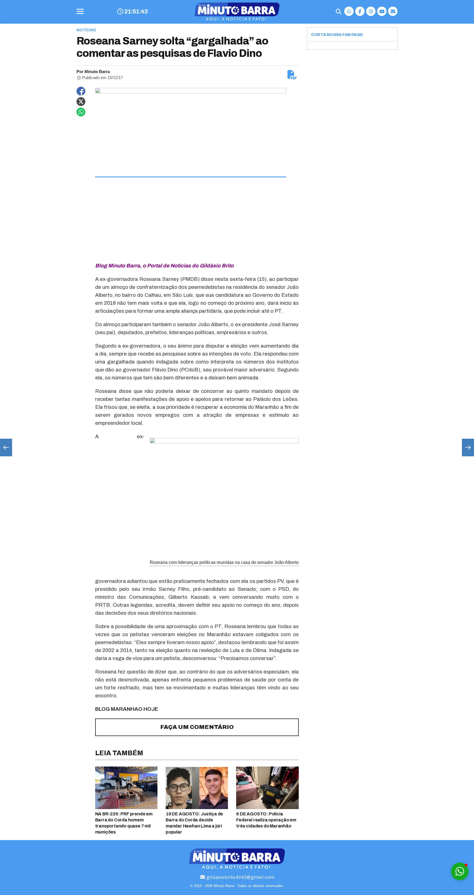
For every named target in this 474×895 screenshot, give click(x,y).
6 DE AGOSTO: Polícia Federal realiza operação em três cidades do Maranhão (266, 820)
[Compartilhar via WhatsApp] (81, 112)
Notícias (86, 30)
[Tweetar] (81, 101)
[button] (460, 871)
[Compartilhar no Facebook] (81, 91)
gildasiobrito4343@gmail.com (240, 877)
